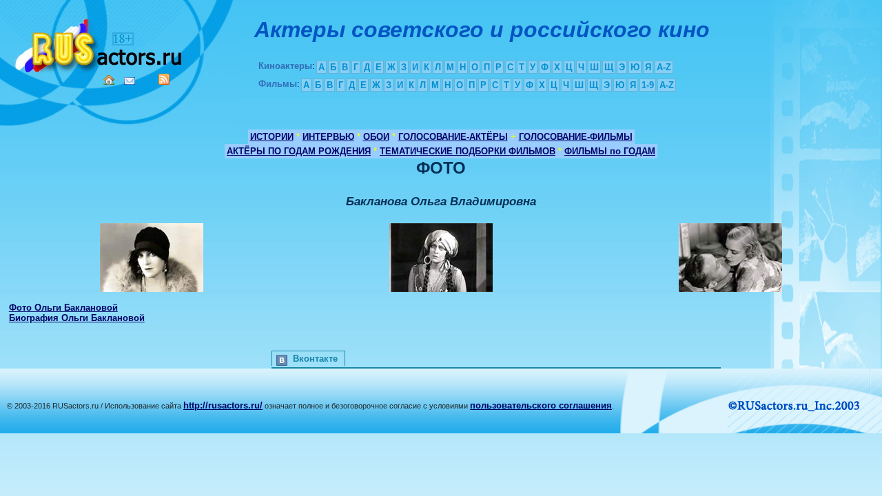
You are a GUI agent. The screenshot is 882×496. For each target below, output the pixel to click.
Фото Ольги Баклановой (63, 307)
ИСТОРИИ (272, 137)
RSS (164, 79)
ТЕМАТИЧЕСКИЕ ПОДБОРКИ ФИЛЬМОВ (467, 151)
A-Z (664, 67)
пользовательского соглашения (541, 405)
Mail (129, 81)
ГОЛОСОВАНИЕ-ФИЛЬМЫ (576, 137)
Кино (100, 43)
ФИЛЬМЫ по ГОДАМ (609, 151)
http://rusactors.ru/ (223, 405)
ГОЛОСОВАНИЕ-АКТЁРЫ (453, 137)
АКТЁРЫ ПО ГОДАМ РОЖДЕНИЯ (299, 151)
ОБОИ (376, 137)
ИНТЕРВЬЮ (328, 137)
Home (108, 80)
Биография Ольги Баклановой (77, 318)
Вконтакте (315, 358)
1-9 (648, 85)
